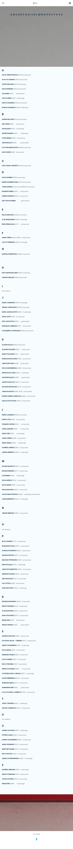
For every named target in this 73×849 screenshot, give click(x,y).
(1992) (20, 75)
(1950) (17, 80)
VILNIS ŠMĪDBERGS (8, 678)
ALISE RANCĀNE (7, 611)
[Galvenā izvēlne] (3, 3)
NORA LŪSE (6, 434)
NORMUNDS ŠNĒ (7, 688)
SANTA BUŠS (6, 152)
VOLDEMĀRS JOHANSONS (11, 331)
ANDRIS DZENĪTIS (8, 196)
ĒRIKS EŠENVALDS (8, 224)
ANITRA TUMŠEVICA (9, 708)
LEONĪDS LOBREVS (8, 448)
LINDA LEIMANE (7, 429)
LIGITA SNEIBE (7, 659)
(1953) (15, 89)
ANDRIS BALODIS (8, 119)
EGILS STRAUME (7, 664)
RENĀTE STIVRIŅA (8, 669)
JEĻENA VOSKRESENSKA (10, 758)
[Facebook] (36, 839)
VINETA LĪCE (6, 419)
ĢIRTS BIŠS (6, 124)
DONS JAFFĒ (6, 317)
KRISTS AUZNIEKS (8, 103)
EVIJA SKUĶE (6, 650)
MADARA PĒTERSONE (9, 560)
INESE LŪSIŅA (6, 443)
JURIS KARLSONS (8, 363)
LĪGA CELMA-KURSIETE (10, 166)
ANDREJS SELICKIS (8, 636)
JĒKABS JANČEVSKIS (9, 307)
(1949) (18, 107)
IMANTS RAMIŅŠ (8, 606)
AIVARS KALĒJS (7, 345)
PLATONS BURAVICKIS (10, 147)
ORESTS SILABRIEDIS (9, 645)
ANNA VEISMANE (8, 744)
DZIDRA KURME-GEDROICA (11, 396)
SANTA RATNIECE (8, 615)
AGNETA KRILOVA (8, 382)
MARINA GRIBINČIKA (9, 254)
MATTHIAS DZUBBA (9, 201)
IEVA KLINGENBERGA (9, 368)
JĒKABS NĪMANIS (8, 513)
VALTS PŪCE (6, 583)
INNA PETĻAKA (7, 565)
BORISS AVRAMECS (9, 107)
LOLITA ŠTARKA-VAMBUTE (11, 692)
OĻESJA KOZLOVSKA (9, 401)
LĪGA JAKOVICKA (8, 321)
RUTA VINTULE (7, 754)
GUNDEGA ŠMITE (8, 683)
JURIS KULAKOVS (8, 391)
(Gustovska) (17, 187)
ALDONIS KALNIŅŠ (8, 349)
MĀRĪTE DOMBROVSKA (10, 182)
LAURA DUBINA (7, 187)
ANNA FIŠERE (6, 238)
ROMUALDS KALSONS (9, 359)
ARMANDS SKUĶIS (8, 655)
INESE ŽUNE (6, 784)
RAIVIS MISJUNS (7, 490)
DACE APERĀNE (7, 89)
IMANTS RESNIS (7, 625)
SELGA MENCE (7, 480)
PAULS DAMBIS (7, 177)
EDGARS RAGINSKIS (9, 601)
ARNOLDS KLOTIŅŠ (8, 373)
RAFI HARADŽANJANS (10, 273)
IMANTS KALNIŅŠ (8, 354)
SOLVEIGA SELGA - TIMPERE (12, 641)
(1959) (9, 138)
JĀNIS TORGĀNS (8, 703)
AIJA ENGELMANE (8, 219)
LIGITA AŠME (6, 98)
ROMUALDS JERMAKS (9, 326)
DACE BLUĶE (6, 129)
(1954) (13, 98)
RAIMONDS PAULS (8, 546)
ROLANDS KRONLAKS (9, 387)
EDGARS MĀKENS (8, 471)
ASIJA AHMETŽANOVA (10, 75)
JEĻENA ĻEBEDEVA (8, 452)
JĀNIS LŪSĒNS (7, 438)
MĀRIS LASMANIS (8, 415)
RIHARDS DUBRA (7, 191)
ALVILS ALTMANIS (8, 80)
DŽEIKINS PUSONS (8, 574)
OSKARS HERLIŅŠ (8, 277)
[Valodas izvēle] (70, 3)
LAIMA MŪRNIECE (8, 499)
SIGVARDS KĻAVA (8, 377)
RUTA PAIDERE (7, 541)
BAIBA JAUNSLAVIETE (10, 312)
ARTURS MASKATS (8, 466)
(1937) (10, 84)
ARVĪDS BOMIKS (7, 133)
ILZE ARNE (5, 94)
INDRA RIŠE (6, 620)
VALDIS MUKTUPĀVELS (10, 494)
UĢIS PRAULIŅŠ (7, 579)
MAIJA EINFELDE (7, 215)
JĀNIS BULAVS (7, 143)
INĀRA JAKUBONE (8, 303)
